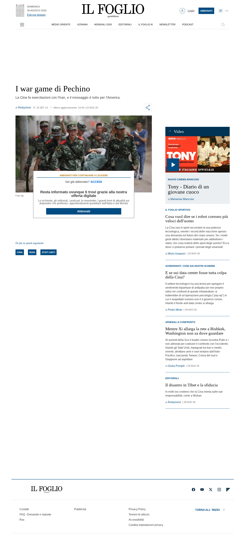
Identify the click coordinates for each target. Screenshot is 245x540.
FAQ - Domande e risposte (35, 514)
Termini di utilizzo (139, 514)
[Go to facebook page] (193, 489)
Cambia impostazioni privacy (146, 525)
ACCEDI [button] (96, 181)
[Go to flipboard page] (228, 489)
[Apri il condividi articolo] (148, 107)
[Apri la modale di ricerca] (223, 24)
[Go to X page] (210, 489)
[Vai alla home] (113, 11)
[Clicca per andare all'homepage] (46, 489)
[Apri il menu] (22, 24)
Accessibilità (136, 519)
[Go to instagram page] (219, 489)
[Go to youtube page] (202, 489)
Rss (22, 519)
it (221, 10)
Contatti (24, 509)
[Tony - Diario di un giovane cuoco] (197, 154)
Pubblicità (80, 509)
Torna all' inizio (207, 509)
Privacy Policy (137, 509)
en (226, 10)
